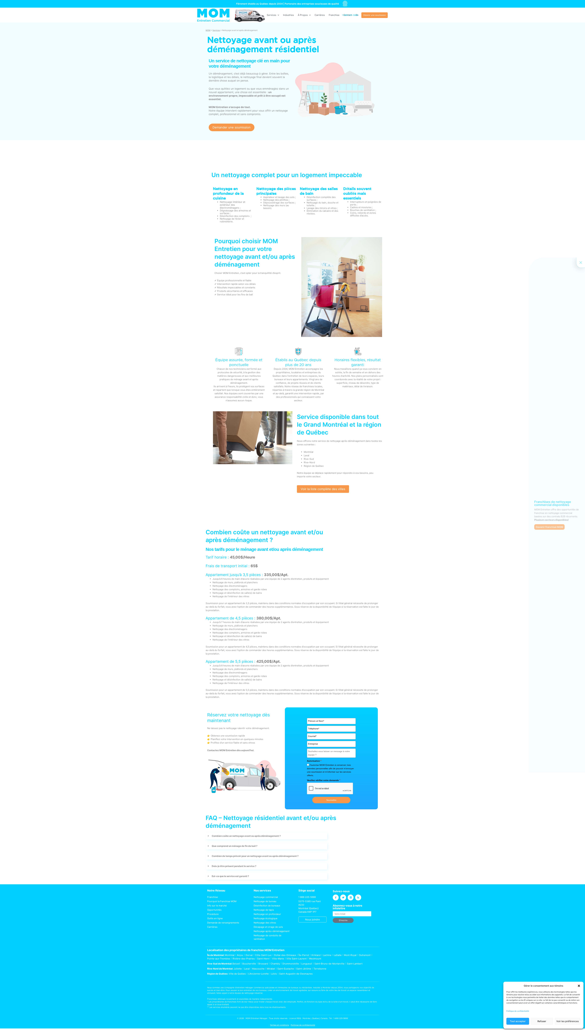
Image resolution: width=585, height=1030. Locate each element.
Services (271, 15)
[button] (578, 985)
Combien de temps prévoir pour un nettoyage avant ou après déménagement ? (255, 856)
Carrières (320, 15)
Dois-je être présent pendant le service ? (234, 866)
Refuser (541, 1021)
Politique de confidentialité (517, 1011)
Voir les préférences (567, 1021)
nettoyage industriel (253, 993)
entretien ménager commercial (250, 987)
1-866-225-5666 (340, 1018)
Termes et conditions (279, 1025)
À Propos (303, 15)
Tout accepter (518, 1021)
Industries (288, 15)
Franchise (334, 15)
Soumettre (331, 800)
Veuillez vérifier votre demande (323, 780)
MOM (208, 30)
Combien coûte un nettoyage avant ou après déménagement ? (246, 835)
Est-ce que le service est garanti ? (230, 876)
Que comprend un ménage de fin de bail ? (234, 846)
